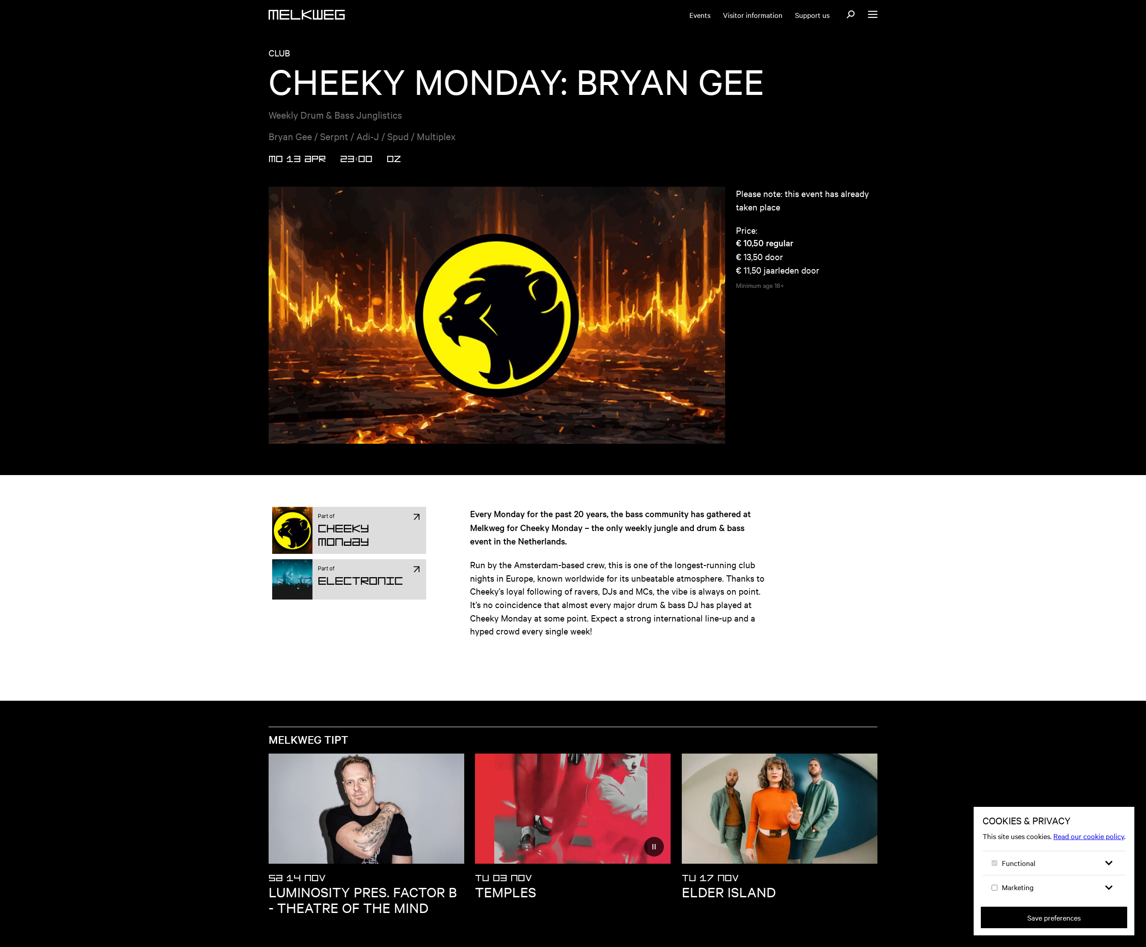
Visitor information (753, 15)
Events (699, 15)
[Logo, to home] (307, 15)
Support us (812, 15)
